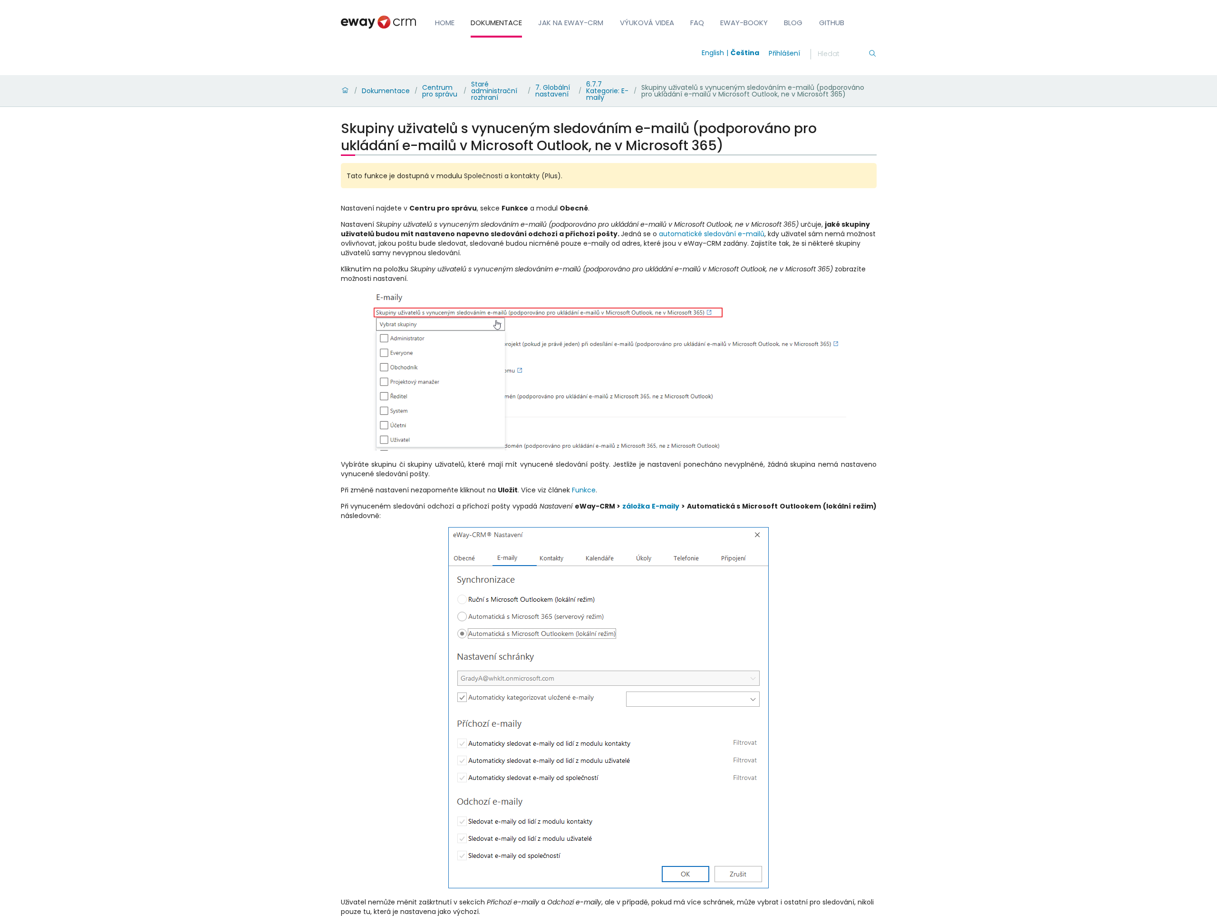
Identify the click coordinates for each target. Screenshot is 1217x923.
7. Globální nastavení (552, 90)
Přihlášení (784, 53)
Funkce (584, 490)
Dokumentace (496, 23)
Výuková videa (647, 23)
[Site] (378, 22)
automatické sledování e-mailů (711, 234)
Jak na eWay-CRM (570, 23)
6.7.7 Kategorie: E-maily (607, 91)
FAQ (697, 23)
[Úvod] (345, 91)
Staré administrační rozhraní (494, 91)
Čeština (745, 53)
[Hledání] (872, 54)
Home (444, 23)
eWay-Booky (744, 23)
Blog (793, 23)
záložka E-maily (650, 506)
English (713, 53)
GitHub (831, 23)
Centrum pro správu (439, 90)
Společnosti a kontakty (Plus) (512, 176)
